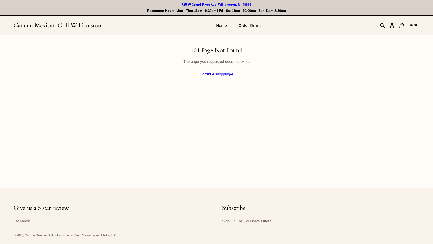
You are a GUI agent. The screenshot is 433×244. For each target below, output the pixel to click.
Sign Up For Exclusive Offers (247, 221)
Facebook (22, 221)
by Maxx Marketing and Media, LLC (93, 235)
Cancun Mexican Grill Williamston (57, 25)
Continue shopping (215, 74)
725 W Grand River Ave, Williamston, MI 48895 (216, 4)
